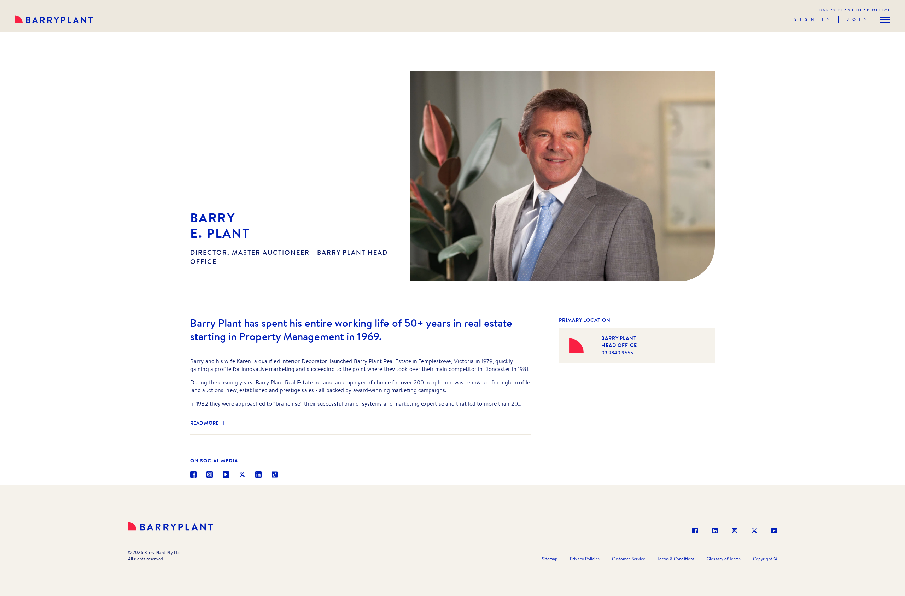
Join (858, 19)
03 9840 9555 (617, 352)
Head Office (855, 10)
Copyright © (765, 558)
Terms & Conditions (676, 558)
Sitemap (549, 558)
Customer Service (629, 558)
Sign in (813, 19)
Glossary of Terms (724, 558)
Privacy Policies (585, 558)
